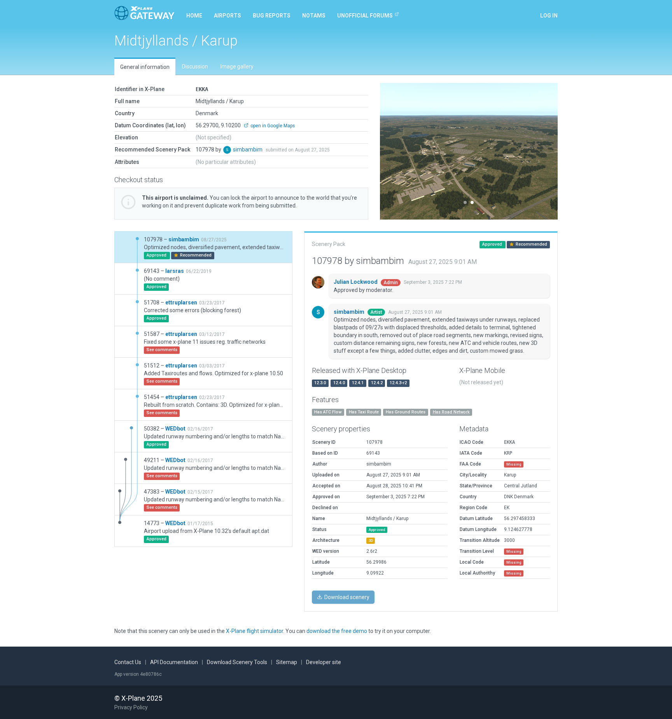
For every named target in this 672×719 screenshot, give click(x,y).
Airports (227, 15)
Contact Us (127, 662)
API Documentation (174, 662)
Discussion (195, 66)
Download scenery (346, 597)
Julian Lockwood (356, 282)
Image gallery (237, 66)
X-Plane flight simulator (254, 631)
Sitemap (286, 662)
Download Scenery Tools (237, 662)
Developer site (323, 662)
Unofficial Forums (365, 15)
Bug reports (271, 15)
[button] (393, 151)
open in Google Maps (272, 125)
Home (194, 15)
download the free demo (336, 631)
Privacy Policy (131, 707)
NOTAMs (314, 15)
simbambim (248, 149)
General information (145, 67)
